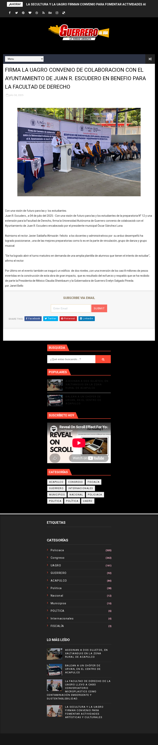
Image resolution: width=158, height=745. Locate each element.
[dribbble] (37, 13)
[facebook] (10, 13)
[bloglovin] (30, 13)
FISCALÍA (93, 482)
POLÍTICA (72, 501)
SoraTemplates (67, 739)
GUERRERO (56, 488)
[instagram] (57, 13)
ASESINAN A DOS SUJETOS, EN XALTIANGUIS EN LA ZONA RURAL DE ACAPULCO (87, 384)
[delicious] (64, 13)
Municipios (57, 494)
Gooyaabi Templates (108, 739)
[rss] (43, 13)
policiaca (95, 494)
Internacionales (80, 488)
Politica (55, 501)
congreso (75, 482)
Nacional (76, 494)
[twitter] (16, 13)
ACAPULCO (56, 482)
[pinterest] (23, 13)
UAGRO (87, 501)
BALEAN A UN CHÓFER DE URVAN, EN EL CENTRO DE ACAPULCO (83, 400)
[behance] (50, 13)
